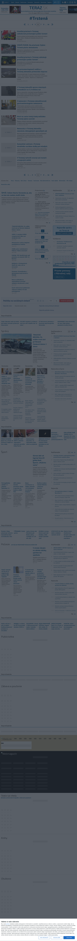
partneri (8, 923)
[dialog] (38, 930)
